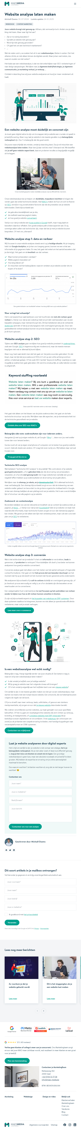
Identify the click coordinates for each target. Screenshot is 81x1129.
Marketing (9, 1096)
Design (45, 1096)
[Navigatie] (75, 4)
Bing (49, 437)
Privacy (36, 928)
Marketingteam (68, 1103)
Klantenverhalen (68, 1100)
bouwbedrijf (44, 507)
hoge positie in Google (38, 222)
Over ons (65, 1106)
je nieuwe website (43, 705)
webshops (52, 718)
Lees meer (13, 998)
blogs (16, 507)
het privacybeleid (31, 914)
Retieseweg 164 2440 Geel (48, 1072)
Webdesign (10, 24)
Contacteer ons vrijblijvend (19, 730)
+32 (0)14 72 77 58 (49, 1076)
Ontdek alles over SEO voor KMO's (22, 425)
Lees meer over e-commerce (19, 610)
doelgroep (9, 325)
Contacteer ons (65, 1120)
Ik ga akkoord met (23, 914)
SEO (9, 204)
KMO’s (45, 201)
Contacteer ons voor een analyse (25, 826)
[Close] (77, 1116)
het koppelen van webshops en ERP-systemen (50, 598)
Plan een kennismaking (17, 1060)
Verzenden (12, 922)
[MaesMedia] (14, 4)
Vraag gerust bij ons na (17, 456)
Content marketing (24, 24)
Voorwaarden (44, 928)
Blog (63, 1112)
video (53, 1096)
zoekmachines (69, 343)
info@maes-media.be (50, 1079)
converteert (32, 218)
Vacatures (66, 1109)
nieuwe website (62, 687)
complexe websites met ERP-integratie (45, 715)
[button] (43, 1010)
